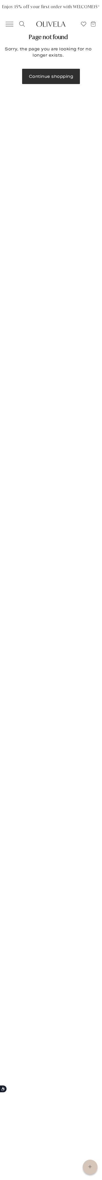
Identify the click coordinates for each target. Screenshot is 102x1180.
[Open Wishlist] (83, 24)
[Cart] (96, 24)
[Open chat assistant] (90, 1167)
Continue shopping (51, 76)
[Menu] (7, 24)
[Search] (21, 24)
